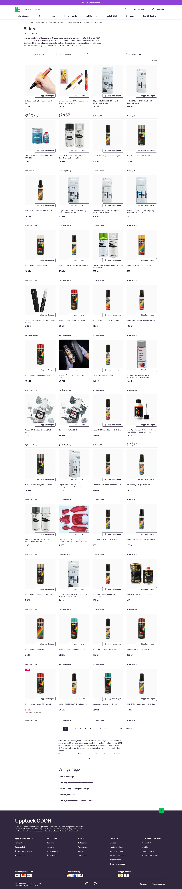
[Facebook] (95, 884)
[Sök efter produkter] (125, 9)
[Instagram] (86, 884)
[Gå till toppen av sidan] (161, 810)
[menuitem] (24, 16)
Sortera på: (133, 54)
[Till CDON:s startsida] (17, 9)
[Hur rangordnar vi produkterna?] (126, 54)
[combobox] (76, 9)
